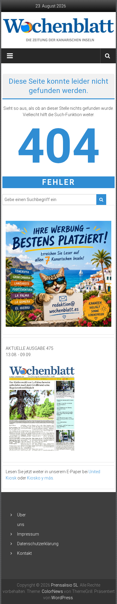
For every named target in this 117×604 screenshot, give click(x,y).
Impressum (28, 534)
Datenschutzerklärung (37, 543)
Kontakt (24, 553)
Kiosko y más (40, 478)
